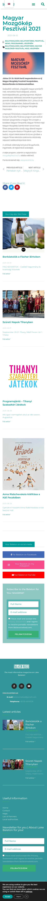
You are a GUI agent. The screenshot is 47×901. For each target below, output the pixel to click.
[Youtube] (29, 686)
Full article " (7, 274)
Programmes (17, 43)
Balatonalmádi (12, 41)
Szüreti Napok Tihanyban (18, 322)
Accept (7, 897)
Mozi (27, 48)
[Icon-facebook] (14, 686)
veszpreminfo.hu (27, 160)
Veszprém (28, 43)
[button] (33, 4)
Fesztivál (39, 41)
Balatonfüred (27, 41)
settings (29, 891)
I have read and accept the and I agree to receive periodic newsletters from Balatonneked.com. (23, 858)
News (7, 43)
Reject (18, 897)
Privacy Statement (17, 621)
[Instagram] (21, 686)
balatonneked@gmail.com (24, 697)
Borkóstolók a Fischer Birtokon (21, 256)
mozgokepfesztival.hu (11, 155)
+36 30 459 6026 (26, 701)
